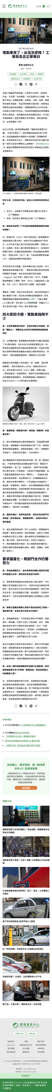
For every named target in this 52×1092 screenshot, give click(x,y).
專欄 (21, 64)
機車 (32, 74)
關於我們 (40, 1041)
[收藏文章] (16, 84)
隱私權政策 (11, 1052)
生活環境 (23, 74)
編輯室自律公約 (26, 1045)
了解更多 (7, 1088)
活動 (26, 1041)
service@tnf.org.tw (29, 1069)
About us (11, 1045)
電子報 (38, 6)
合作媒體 (26, 1048)
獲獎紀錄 (26, 1052)
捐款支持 (32, 1033)
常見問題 (11, 1048)
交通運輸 (12, 74)
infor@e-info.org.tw (30, 1071)
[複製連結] (36, 84)
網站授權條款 (41, 1045)
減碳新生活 (28, 64)
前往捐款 (26, 787)
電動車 (40, 74)
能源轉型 (26, 79)
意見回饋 (40, 1052)
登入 (48, 6)
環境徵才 (11, 1041)
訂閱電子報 (19, 1033)
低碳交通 (37, 79)
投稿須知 (40, 1048)
